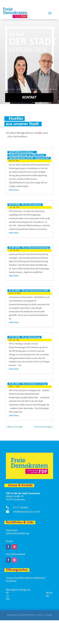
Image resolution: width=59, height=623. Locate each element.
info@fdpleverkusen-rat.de (26, 511)
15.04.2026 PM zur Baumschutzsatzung (29, 248)
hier (40, 133)
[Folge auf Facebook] (8, 546)
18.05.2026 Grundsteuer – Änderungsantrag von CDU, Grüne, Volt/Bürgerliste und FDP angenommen (29, 155)
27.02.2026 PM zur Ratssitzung (24, 337)
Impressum (12, 530)
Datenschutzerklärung (17, 533)
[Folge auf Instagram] (14, 546)
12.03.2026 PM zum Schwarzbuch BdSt (28, 290)
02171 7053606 (20, 507)
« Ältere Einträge (14, 426)
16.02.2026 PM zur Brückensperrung (27, 384)
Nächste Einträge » (43, 426)
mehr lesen (14, 190)
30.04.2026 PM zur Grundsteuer (25, 204)
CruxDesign (46, 615)
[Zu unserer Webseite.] (14, 560)
